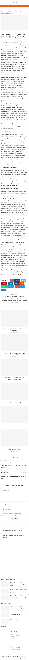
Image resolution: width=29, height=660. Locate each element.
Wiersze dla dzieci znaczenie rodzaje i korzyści (14, 541)
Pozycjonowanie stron (6, 656)
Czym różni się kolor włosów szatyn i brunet (14, 402)
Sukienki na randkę (16, 656)
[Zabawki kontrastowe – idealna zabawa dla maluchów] (5, 614)
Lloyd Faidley (5, 472)
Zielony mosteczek (14, 619)
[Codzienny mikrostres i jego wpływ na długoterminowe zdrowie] (14, 367)
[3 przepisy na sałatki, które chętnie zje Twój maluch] (5, 591)
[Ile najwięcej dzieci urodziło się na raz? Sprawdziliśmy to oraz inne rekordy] (5, 597)
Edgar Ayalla (5, 461)
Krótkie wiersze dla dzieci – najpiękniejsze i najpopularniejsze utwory (17, 584)
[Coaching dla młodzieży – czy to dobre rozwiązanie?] (14, 342)
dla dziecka (14, 42)
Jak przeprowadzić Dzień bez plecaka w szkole (14, 425)
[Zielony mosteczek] (5, 621)
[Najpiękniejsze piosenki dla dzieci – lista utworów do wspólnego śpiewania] (5, 608)
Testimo (20, 653)
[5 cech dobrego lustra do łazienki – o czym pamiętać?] (14, 318)
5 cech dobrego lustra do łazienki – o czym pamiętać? (14, 329)
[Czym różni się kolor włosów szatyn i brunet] (14, 391)
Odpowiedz (25, 472)
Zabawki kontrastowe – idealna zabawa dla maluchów (17, 613)
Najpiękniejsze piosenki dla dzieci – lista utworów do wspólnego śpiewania (18, 607)
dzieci (10, 111)
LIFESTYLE (10, 11)
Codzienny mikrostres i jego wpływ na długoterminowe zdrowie (14, 378)
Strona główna (4, 11)
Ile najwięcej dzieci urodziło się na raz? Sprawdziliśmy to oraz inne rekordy (18, 596)
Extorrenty (24, 656)
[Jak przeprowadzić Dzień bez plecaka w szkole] (14, 414)
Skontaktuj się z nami (17, 638)
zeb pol (26, 658)
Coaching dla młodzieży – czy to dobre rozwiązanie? (14, 354)
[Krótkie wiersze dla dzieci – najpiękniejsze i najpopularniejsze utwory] (5, 584)
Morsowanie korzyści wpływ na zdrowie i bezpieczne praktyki (14, 448)
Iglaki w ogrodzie (20, 658)
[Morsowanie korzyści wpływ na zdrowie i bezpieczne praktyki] (14, 437)
